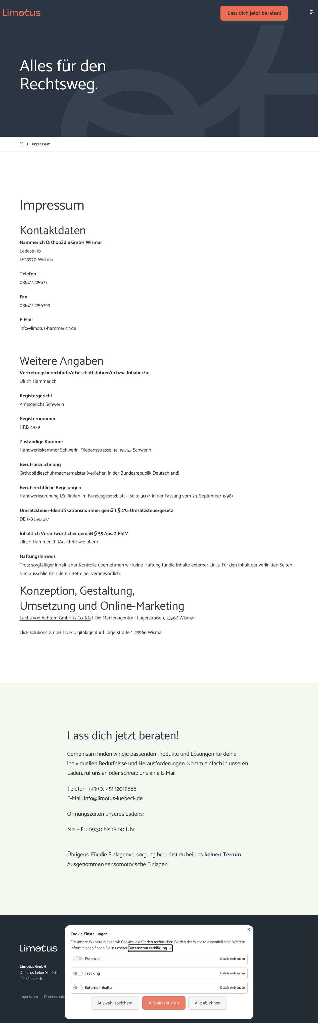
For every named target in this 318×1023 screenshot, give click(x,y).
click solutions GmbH (40, 633)
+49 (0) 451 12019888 (112, 789)
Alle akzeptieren (164, 1003)
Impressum (29, 997)
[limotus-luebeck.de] (22, 144)
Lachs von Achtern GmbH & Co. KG (55, 618)
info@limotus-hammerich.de (48, 329)
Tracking (92, 973)
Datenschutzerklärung (147, 948)
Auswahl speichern (115, 1003)
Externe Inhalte (98, 987)
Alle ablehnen (208, 1003)
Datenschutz (54, 997)
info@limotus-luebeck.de (113, 798)
